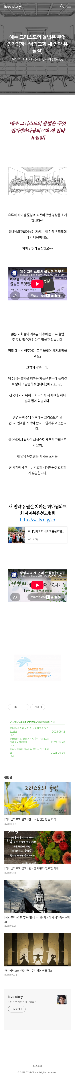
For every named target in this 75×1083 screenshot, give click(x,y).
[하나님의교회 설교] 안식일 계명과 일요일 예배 (29, 730)
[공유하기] (20, 707)
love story (12, 6)
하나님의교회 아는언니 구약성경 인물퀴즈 (29, 751)
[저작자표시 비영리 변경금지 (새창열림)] (50, 707)
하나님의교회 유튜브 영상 (25, 722)
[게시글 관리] (25, 707)
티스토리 (37, 1065)
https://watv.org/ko (37, 519)
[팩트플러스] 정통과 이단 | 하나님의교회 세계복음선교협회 (29, 740)
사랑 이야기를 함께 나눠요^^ (22, 1001)
